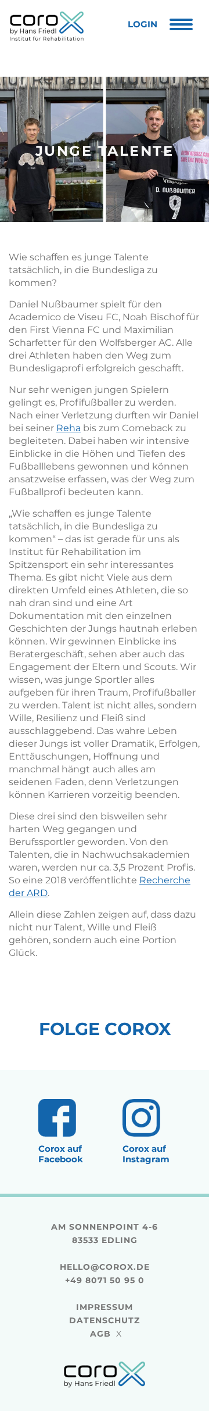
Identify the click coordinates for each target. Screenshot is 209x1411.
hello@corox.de (105, 1267)
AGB (100, 1333)
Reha (68, 428)
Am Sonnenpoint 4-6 (104, 1227)
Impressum (104, 1307)
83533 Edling (105, 1240)
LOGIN (142, 24)
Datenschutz (104, 1320)
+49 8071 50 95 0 (105, 1280)
